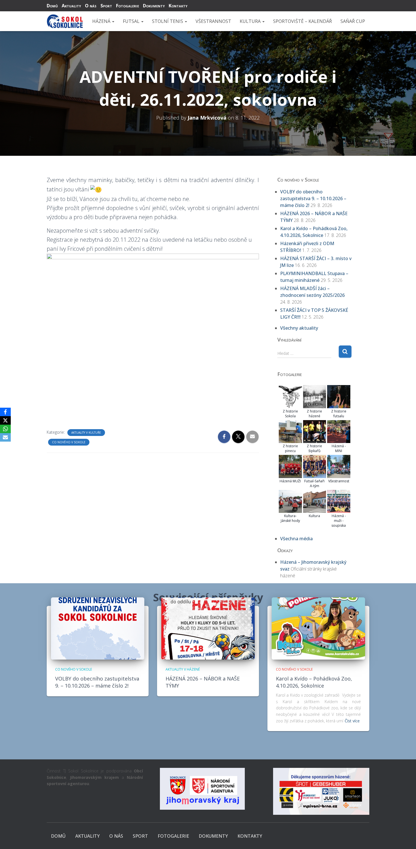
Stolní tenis (168, 21)
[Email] (5, 437)
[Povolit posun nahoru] (405, 838)
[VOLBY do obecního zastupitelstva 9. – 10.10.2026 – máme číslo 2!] (97, 628)
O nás (91, 6)
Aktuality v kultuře (86, 433)
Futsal (132, 21)
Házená (101, 21)
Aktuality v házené (183, 669)
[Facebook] (5, 412)
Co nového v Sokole (68, 442)
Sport (106, 6)
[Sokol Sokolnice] (64, 21)
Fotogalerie (127, 6)
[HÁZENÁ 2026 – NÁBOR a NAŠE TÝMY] (208, 628)
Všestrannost (213, 21)
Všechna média (296, 538)
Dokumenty (154, 6)
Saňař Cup (352, 21)
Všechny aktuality (299, 328)
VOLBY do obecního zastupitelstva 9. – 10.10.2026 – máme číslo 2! (313, 198)
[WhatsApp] (5, 429)
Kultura (251, 21)
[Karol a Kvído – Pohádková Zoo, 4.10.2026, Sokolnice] (318, 628)
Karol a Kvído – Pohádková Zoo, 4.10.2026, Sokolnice (314, 682)
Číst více (352, 720)
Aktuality (71, 6)
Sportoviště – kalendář (302, 21)
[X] (5, 420)
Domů (52, 6)
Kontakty (178, 6)
